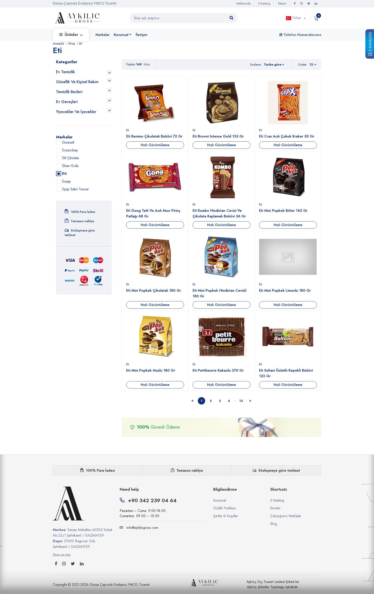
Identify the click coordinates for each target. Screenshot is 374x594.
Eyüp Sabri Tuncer (75, 189)
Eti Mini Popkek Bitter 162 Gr (283, 210)
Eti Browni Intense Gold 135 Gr (218, 136)
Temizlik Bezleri (69, 92)
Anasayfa (58, 43)
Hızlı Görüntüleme (155, 144)
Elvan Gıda (70, 165)
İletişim (282, 3)
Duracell (68, 142)
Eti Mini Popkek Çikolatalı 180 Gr (153, 290)
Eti (127, 130)
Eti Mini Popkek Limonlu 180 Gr (285, 290)
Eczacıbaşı (70, 150)
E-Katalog (370, 42)
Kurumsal (121, 34)
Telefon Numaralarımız (301, 34)
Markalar (102, 34)
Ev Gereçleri (67, 102)
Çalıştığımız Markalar (285, 515)
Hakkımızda (243, 3)
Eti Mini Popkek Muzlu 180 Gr (150, 370)
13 (241, 401)
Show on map (61, 554)
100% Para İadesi (100, 470)
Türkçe (296, 18)
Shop (71, 43)
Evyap (66, 181)
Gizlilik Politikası (224, 508)
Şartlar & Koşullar (225, 515)
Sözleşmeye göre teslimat (279, 470)
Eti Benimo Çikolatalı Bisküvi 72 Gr (154, 136)
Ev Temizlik (65, 72)
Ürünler (72, 34)
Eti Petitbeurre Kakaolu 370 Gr (218, 370)
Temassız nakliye (189, 470)
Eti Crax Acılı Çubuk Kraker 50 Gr (286, 136)
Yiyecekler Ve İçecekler (76, 112)
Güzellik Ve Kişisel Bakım (77, 82)
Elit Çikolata (70, 157)
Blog (273, 523)
